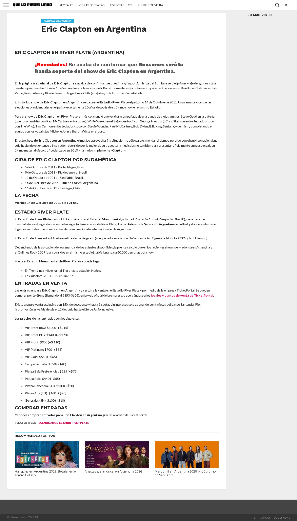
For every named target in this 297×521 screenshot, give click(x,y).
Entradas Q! (262, 517)
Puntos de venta (150, 5)
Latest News (282, 517)
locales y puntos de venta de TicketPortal (182, 295)
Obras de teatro (92, 5)
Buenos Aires (48, 422)
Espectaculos (121, 5)
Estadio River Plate (74, 422)
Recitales (66, 5)
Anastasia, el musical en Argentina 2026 (113, 471)
